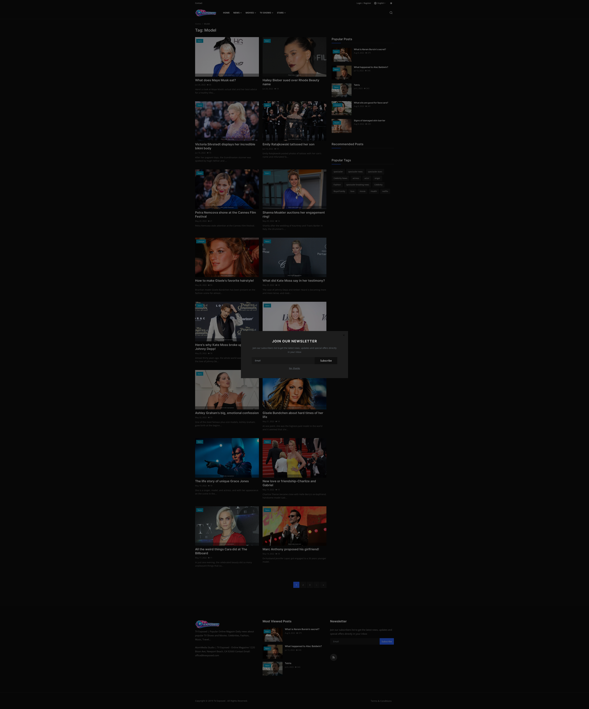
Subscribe (326, 360)
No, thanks (294, 368)
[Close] (343, 335)
